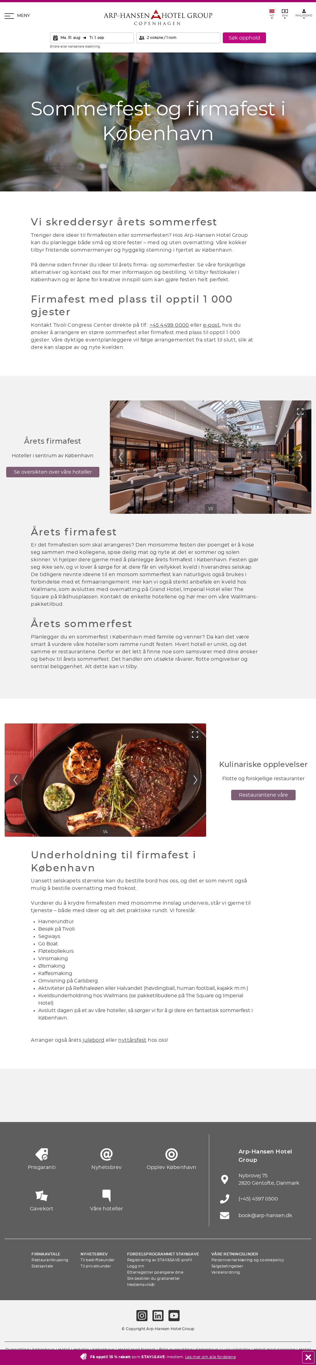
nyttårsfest (132, 1040)
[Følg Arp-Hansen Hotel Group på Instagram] (142, 1315)
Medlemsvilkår (141, 1285)
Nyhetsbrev (94, 1254)
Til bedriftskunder (97, 1260)
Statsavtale (42, 1266)
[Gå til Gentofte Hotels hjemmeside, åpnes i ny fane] (215, 1106)
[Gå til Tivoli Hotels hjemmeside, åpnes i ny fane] (158, 1106)
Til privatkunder (96, 1266)
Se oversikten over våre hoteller (53, 472)
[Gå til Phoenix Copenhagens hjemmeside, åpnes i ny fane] (15, 1106)
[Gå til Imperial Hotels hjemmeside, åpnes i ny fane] (101, 1106)
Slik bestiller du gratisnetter (153, 1278)
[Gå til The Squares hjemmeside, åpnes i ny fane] (129, 1106)
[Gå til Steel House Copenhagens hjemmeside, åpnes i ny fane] (272, 1106)
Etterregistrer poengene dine (155, 1272)
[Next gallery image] (300, 457)
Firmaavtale (45, 1254)
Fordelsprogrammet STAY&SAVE (163, 1254)
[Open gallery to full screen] (300, 411)
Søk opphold (244, 38)
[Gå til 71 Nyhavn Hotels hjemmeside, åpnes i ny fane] (44, 1106)
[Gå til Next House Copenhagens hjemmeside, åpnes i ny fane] (300, 1106)
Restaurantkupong (49, 1260)
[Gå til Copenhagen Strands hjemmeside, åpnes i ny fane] (72, 1106)
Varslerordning (225, 1272)
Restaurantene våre (263, 795)
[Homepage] (158, 17)
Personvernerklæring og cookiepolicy (248, 1260)
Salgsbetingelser (227, 1266)
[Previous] (121, 457)
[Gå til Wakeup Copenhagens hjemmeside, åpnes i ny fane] (243, 1106)
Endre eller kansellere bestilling (75, 46)
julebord (93, 1040)
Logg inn (135, 1266)
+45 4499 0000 (169, 325)
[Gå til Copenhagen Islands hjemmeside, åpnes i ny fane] (186, 1106)
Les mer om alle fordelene (210, 1357)
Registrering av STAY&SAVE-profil (159, 1260)
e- (205, 325)
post (214, 325)
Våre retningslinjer (234, 1254)
